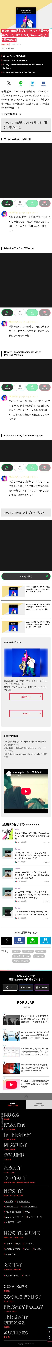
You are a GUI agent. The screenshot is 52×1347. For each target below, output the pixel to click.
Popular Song (12, 1275)
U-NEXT (29, 1243)
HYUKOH (28, 951)
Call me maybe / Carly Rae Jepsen (19, 72)
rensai (16, 951)
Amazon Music (29, 1206)
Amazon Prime (12, 1248)
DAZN (27, 1248)
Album (26, 1275)
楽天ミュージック (14, 1217)
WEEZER (41, 951)
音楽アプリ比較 (13, 1222)
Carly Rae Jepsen (21, 956)
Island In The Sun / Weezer (15, 60)
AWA (27, 1211)
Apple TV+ (10, 1254)
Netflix (8, 1243)
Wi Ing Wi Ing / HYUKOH (14, 56)
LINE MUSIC (11, 1206)
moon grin (38, 956)
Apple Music (23, 1201)
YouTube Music (13, 1211)
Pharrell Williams (20, 961)
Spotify (9, 1201)
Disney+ (38, 1248)
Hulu (18, 1243)
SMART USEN (34, 1217)
